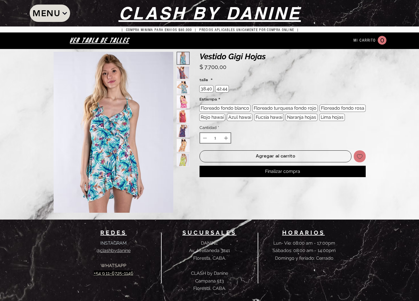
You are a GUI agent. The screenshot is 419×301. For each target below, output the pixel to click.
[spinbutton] (215, 138)
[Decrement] (204, 138)
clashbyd (109, 250)
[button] (382, 40)
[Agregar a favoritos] (360, 156)
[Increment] (226, 138)
